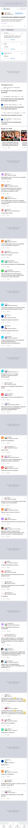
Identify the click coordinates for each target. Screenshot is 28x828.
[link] (10, 140)
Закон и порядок (14, 96)
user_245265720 (7, 96)
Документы (11, 649)
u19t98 (5, 87)
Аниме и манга (11, 792)
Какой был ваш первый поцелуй (11, 115)
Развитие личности (13, 371)
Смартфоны (11, 762)
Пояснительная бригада (13, 211)
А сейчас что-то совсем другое (13, 87)
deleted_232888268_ (8, 118)
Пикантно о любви (12, 708)
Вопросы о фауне (12, 730)
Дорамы (10, 395)
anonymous (6, 104)
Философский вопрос (12, 252)
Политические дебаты (13, 271)
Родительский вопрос (13, 625)
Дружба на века (12, 198)
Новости (9, 696)
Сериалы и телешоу (13, 262)
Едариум (9, 781)
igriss (5, 112)
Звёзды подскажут (12, 305)
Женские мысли (12, 328)
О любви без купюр (10, 14)
